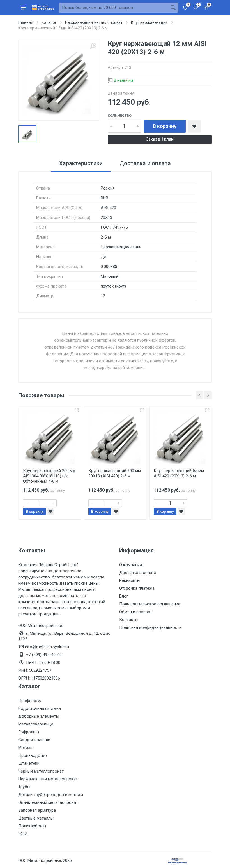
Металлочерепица (35, 724)
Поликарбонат (32, 826)
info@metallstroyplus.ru (47, 646)
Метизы (25, 747)
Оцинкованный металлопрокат (48, 802)
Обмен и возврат (135, 611)
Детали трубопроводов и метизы (50, 794)
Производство (32, 755)
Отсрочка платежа (137, 588)
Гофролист (29, 731)
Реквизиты (129, 580)
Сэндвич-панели (34, 739)
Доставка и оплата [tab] (145, 163)
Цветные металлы (36, 818)
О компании (130, 564)
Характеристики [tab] (81, 163)
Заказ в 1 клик (159, 139)
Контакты (128, 619)
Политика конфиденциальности (150, 627)
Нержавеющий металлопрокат (48, 778)
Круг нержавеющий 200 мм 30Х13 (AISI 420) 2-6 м (114, 473)
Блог (123, 596)
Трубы (24, 786)
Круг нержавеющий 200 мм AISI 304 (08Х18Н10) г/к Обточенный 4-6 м (49, 476)
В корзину (164, 126)
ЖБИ (22, 833)
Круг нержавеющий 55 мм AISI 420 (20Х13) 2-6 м (179, 473)
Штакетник (29, 763)
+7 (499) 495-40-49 (44, 654)
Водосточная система (39, 708)
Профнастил (30, 700)
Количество (120, 115)
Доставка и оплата (137, 572)
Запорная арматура (37, 810)
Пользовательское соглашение (149, 603)
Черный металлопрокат (41, 771)
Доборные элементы (38, 716)
